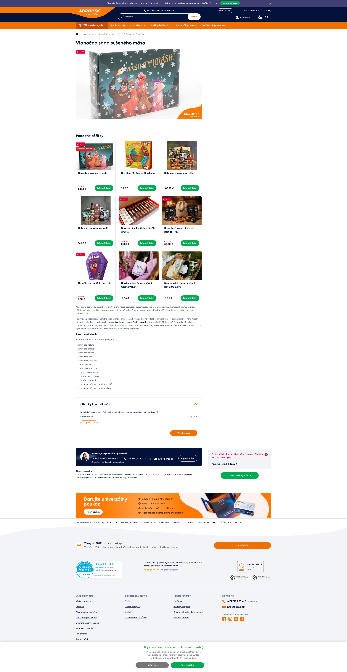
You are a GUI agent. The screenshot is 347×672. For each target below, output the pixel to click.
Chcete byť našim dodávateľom (188, 612)
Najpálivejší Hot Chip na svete (94, 283)
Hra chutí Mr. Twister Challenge (138, 173)
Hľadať (194, 16)
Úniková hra (164, 522)
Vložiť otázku (183, 433)
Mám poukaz (225, 10)
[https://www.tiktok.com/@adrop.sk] (242, 619)
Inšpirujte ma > (230, 3)
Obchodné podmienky (86, 617)
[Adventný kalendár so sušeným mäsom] (139, 84)
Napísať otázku (188, 458)
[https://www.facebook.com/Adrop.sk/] (224, 619)
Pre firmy (178, 601)
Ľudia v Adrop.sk (132, 606)
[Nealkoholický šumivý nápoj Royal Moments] (182, 265)
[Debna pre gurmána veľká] (182, 155)
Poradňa (80, 606)
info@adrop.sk (235, 607)
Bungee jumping (148, 522)
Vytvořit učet (242, 545)
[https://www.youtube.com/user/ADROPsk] (236, 619)
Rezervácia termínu (85, 628)
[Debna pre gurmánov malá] (95, 210)
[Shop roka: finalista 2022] (261, 578)
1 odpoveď (87, 422)
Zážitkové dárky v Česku (136, 617)
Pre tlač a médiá (181, 617)
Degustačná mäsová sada (92, 173)
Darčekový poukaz (207, 522)
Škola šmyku (190, 522)
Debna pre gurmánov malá (93, 228)
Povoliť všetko (187, 665)
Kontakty (266, 10)
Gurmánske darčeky (103, 478)
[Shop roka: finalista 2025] (250, 567)
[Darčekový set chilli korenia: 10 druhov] (138, 210)
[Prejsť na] (266, 454)
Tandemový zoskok (102, 522)
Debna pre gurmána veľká (179, 173)
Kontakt (128, 612)
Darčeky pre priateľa (84, 478)
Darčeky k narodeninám (182, 474)
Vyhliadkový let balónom (125, 522)
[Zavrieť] (270, 4)
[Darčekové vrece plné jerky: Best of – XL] (182, 210)
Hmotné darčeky (119, 478)
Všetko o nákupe (251, 10)
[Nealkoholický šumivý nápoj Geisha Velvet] (138, 265)
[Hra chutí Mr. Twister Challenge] (138, 155)
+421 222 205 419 (236, 601)
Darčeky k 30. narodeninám (111, 474)
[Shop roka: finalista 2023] (239, 578)
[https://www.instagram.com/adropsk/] (230, 619)
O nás (127, 601)
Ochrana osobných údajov (88, 623)
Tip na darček (82, 639)
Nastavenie (152, 665)
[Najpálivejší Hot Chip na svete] (95, 265)
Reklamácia (81, 634)
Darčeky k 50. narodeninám (160, 474)
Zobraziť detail (104, 188)
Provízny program (182, 606)
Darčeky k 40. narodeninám (135, 474)
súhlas (155, 655)
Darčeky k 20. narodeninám (87, 474)
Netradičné (132, 478)
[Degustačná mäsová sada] (95, 155)
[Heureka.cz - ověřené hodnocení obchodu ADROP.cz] (99, 577)
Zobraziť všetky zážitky (240, 475)
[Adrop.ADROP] (77, 34)
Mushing (177, 522)
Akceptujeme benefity (86, 612)
